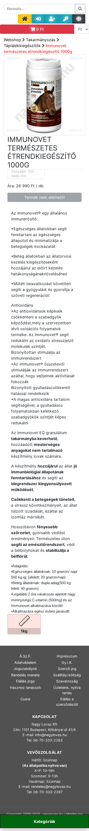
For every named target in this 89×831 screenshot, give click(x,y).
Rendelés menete (25, 675)
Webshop (12, 39)
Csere (25, 699)
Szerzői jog (67, 669)
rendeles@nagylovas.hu (51, 786)
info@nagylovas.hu (51, 735)
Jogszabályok (25, 669)
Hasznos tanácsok (25, 687)
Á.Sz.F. (25, 656)
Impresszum (67, 656)
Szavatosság (67, 681)
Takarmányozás (40, 39)
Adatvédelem (25, 662)
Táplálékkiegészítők (22, 45)
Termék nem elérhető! (44, 197)
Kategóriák (44, 821)
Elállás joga (25, 681)
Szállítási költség (67, 675)
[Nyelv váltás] (78, 19)
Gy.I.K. (67, 662)
